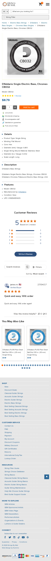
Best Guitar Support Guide (15, 494)
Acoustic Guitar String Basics (16, 481)
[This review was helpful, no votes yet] (39, 313)
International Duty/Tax (13, 455)
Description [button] (10, 165)
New (6, 387)
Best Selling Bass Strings (15, 416)
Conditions (23, 542)
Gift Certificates (11, 449)
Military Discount (11, 445)
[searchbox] (14, 267)
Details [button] (8, 134)
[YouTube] (23, 537)
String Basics (10, 475)
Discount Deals (11, 390)
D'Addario (34, 23)
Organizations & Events (14, 520)
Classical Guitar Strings (14, 393)
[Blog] (28, 537)
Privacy (14, 542)
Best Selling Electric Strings (16, 413)
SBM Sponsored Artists (14, 507)
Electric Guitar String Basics (16, 485)
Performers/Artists (12, 517)
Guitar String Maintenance (15, 488)
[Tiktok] (19, 537)
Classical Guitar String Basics (16, 478)
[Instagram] (14, 537)
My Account (9, 439)
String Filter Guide (12, 468)
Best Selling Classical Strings (16, 406)
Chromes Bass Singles (25, 25)
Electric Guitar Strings (13, 400)
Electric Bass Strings (18, 23)
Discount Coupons (12, 442)
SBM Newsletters (11, 514)
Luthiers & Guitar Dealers (15, 524)
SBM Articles (10, 504)
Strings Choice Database (14, 472)
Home (4, 23)
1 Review (17, 96)
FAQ (6, 429)
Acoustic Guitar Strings (14, 396)
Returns (8, 452)
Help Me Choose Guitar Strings (17, 491)
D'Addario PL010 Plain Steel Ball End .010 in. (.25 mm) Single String (12, 352)
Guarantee (5, 542)
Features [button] (9, 185)
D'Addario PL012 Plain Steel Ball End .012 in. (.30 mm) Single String (37, 352)
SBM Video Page (11, 511)
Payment (8, 436)
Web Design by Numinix (10, 548)
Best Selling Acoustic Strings (16, 410)
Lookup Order (10, 458)
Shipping (8, 432)
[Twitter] (10, 537)
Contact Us (9, 426)
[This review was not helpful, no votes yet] (44, 313)
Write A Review (26, 254)
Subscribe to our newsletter (15, 534)
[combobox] (36, 274)
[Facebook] (5, 537)
